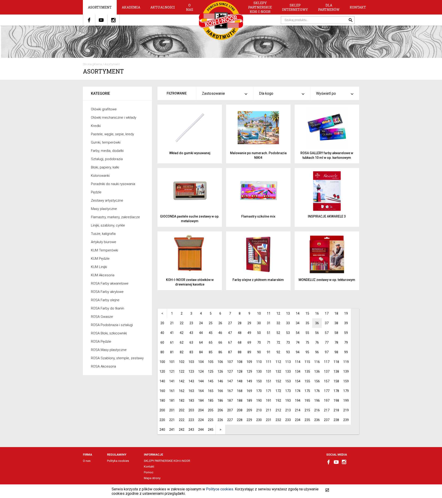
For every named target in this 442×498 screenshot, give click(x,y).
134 (297, 371)
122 (181, 371)
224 (201, 420)
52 (278, 333)
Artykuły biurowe (103, 242)
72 (278, 342)
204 (201, 410)
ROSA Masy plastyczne (109, 350)
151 (268, 381)
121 (172, 371)
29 (249, 323)
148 (239, 381)
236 (317, 420)
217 (326, 410)
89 (249, 352)
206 (220, 410)
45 (210, 333)
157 (326, 381)
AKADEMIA (131, 7)
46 (220, 333)
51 (268, 333)
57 (327, 333)
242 (181, 429)
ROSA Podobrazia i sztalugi (112, 325)
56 (317, 333)
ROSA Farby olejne (105, 300)
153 (288, 381)
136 (317, 371)
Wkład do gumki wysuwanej (189, 153)
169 (249, 391)
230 (259, 420)
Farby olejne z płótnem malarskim (258, 280)
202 (181, 410)
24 (201, 323)
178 (336, 391)
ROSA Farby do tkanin (107, 308)
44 (201, 333)
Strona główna (92, 64)
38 (336, 323)
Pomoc (148, 472)
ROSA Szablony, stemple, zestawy (117, 358)
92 (278, 352)
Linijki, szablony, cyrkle (108, 225)
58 (336, 333)
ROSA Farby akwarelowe (109, 283)
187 (230, 400)
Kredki (96, 126)
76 (317, 342)
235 (307, 420)
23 (191, 323)
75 (307, 342)
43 (191, 333)
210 (259, 410)
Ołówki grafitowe (104, 109)
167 (230, 391)
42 (181, 333)
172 (278, 391)
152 (278, 381)
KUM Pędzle (100, 258)
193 (288, 400)
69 (249, 342)
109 (249, 362)
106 (220, 362)
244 (201, 429)
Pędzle (96, 192)
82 (181, 352)
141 (172, 381)
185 (210, 400)
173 (288, 391)
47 (230, 333)
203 (191, 410)
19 (346, 313)
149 (249, 381)
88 (239, 352)
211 (268, 410)
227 (230, 420)
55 (307, 333)
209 (249, 410)
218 (336, 410)
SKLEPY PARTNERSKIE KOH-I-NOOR (260, 7)
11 (268, 313)
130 (259, 371)
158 (336, 381)
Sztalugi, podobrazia (107, 159)
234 (297, 420)
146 (220, 381)
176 (317, 391)
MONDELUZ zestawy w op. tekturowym (327, 280)
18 (336, 313)
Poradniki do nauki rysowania (113, 184)
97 (327, 352)
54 (298, 333)
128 (239, 371)
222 (181, 420)
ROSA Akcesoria (103, 366)
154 (297, 381)
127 (230, 371)
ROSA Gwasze (102, 317)
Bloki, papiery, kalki (105, 167)
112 (278, 362)
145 (210, 381)
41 (172, 333)
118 (336, 362)
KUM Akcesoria (102, 275)
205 (210, 410)
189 (249, 400)
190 (259, 400)
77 (327, 342)
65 (210, 342)
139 (346, 371)
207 (230, 410)
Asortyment (100, 7)
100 (162, 362)
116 (317, 362)
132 (278, 371)
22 (181, 323)
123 (191, 371)
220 (162, 420)
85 (210, 352)
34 (298, 323)
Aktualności (162, 7)
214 (297, 410)
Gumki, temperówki (105, 142)
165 (210, 391)
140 (162, 381)
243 (191, 429)
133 (288, 371)
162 (181, 391)
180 (162, 400)
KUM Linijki (99, 267)
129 (249, 371)
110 (259, 362)
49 (249, 333)
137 (326, 371)
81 (172, 352)
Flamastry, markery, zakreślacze (115, 217)
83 (191, 352)
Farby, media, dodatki (107, 151)
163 (191, 391)
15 (307, 313)
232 (278, 420)
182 (181, 400)
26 (220, 323)
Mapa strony (152, 478)
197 (326, 400)
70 (259, 342)
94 (298, 352)
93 (288, 352)
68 (239, 342)
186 (220, 400)
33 (288, 323)
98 (336, 352)
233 (288, 420)
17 (327, 313)
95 (307, 352)
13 (288, 313)
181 (172, 400)
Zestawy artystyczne (107, 200)
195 (307, 400)
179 (346, 391)
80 (162, 352)
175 (307, 391)
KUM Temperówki (104, 250)
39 (346, 323)
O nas (189, 7)
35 (307, 323)
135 (307, 371)
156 (317, 381)
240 (162, 429)
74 (298, 342)
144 (201, 381)
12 (278, 313)
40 (162, 333)
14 (298, 313)
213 (288, 410)
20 (162, 323)
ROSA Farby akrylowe (107, 292)
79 (346, 342)
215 (307, 410)
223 (191, 420)
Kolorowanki (100, 176)
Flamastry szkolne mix (258, 216)
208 (239, 410)
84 (201, 352)
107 (230, 362)
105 (210, 362)
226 (220, 420)
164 (201, 391)
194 (297, 400)
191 (268, 400)
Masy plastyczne (104, 209)
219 (346, 410)
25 (210, 323)
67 (230, 342)
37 (327, 323)
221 (172, 420)
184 (201, 400)
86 (220, 352)
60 (162, 342)
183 (191, 400)
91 (268, 352)
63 (191, 342)
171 (268, 391)
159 (346, 381)
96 (317, 352)
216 (317, 410)
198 (336, 400)
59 (346, 333)
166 (220, 391)
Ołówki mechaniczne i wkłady (113, 117)
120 (162, 371)
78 (336, 342)
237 (326, 420)
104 (201, 362)
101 (172, 362)
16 (317, 313)
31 (268, 323)
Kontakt (358, 7)
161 (172, 391)
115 (307, 362)
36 (317, 323)
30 (259, 323)
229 (249, 420)
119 (346, 362)
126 (220, 371)
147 (230, 381)
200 (162, 410)
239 (346, 420)
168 (239, 391)
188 (239, 400)
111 (268, 362)
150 (259, 381)
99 (346, 352)
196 (317, 400)
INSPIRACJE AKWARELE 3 (327, 216)
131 (268, 371)
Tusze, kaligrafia (103, 234)
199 (346, 400)
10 (259, 313)
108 (239, 362)
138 (336, 371)
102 (181, 362)
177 (326, 391)
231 (268, 420)
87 (230, 352)
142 (181, 381)
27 (230, 323)
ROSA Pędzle (101, 341)
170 (259, 391)
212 (278, 410)
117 (326, 362)
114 (297, 362)
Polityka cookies (118, 461)
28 (239, 323)
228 (239, 420)
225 (210, 420)
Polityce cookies (219, 489)
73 (288, 342)
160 (162, 391)
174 (297, 391)
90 (259, 352)
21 (172, 323)
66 (220, 342)
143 (191, 381)
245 (210, 429)
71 (268, 342)
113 (288, 362)
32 (278, 323)
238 (336, 420)
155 (307, 381)
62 (181, 342)
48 (239, 333)
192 (278, 400)
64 (201, 342)
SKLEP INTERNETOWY (295, 7)
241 (172, 429)
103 (191, 362)
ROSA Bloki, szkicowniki (109, 333)
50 (259, 333)
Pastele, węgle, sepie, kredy (112, 134)
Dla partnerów (329, 7)
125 (210, 371)
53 (288, 333)
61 (172, 342)
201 (172, 410)
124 (201, 371)
